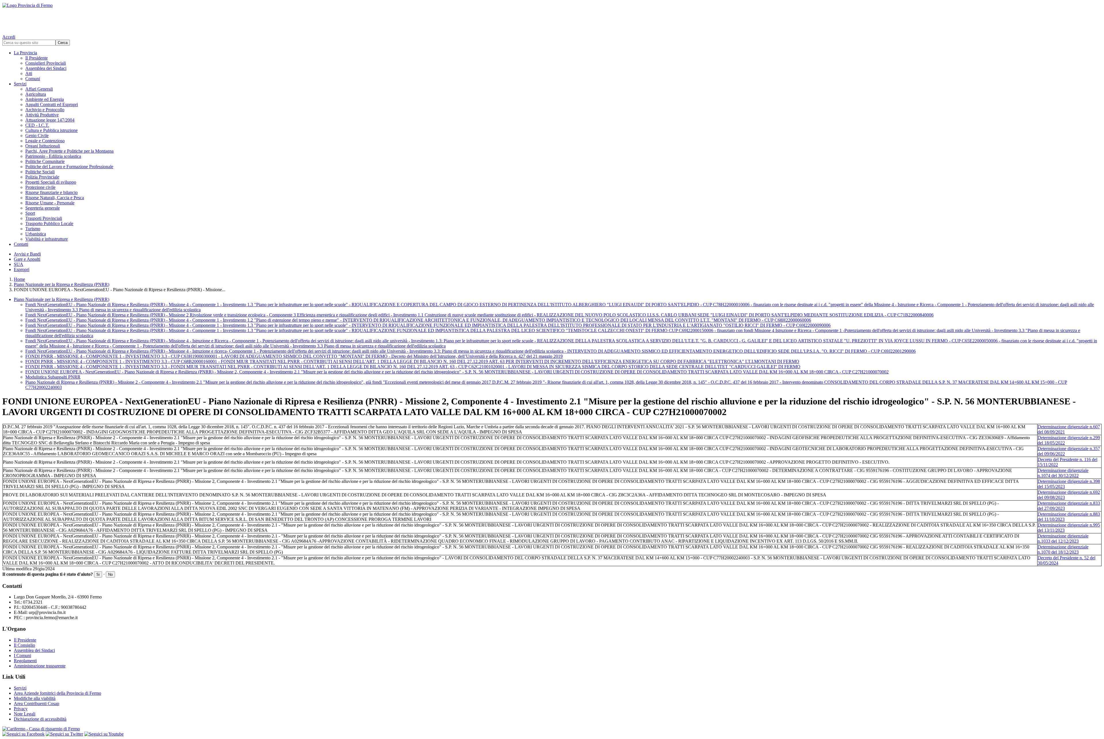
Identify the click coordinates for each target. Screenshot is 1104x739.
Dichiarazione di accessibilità (40, 719)
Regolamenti (25, 660)
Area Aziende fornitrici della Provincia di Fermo (57, 693)
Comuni (32, 78)
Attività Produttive (42, 114)
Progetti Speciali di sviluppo (50, 182)
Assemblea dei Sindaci (45, 68)
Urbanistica (35, 233)
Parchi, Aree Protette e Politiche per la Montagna (69, 151)
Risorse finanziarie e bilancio (51, 192)
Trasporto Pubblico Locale (49, 223)
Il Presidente (36, 57)
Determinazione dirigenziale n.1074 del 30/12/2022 (1063, 473)
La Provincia (25, 52)
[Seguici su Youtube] (104, 734)
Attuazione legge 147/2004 (49, 120)
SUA (18, 264)
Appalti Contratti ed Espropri (51, 104)
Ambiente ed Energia (44, 99)
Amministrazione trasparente (40, 665)
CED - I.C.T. (37, 125)
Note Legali (24, 713)
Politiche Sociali (40, 171)
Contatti (21, 244)
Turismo (32, 228)
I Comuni (22, 655)
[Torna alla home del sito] (552, 17)
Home (19, 279)
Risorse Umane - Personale (49, 202)
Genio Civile (37, 135)
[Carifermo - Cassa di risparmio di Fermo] (552, 729)
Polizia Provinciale (42, 176)
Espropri (21, 269)
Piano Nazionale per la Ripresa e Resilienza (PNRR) (61, 284)
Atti (28, 73)
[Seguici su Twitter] (64, 734)
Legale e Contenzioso (45, 140)
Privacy (21, 708)
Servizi (20, 83)
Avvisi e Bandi (27, 254)
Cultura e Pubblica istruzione (51, 130)
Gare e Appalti (27, 259)
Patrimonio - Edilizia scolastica (53, 156)
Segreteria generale (42, 208)
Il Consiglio (24, 645)
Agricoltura (35, 94)
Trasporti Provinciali (43, 218)
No (110, 574)
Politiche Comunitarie (45, 161)
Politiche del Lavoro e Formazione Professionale (69, 166)
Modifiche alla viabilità (34, 698)
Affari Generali (39, 89)
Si (98, 574)
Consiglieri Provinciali (45, 63)
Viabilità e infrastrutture (46, 239)
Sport (30, 213)
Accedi (8, 36)
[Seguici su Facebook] (23, 734)
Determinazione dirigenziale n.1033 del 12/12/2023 (1063, 538)
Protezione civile (40, 187)
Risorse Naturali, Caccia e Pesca (54, 197)
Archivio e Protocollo (44, 109)
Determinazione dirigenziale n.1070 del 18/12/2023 (1063, 549)
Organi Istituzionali (42, 145)
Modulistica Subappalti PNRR (52, 377)
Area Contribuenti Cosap (36, 703)
